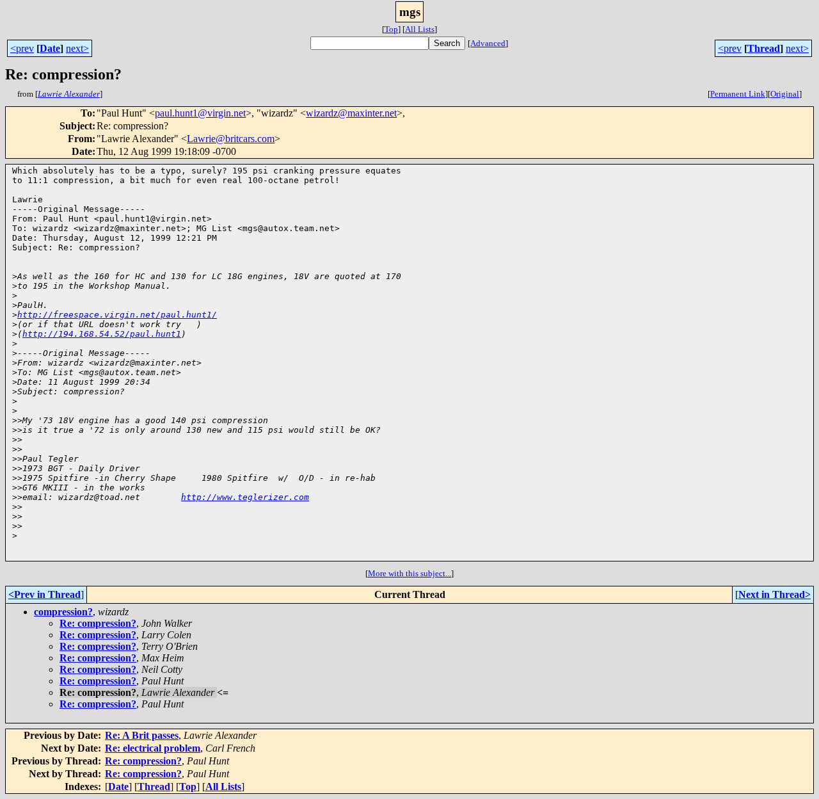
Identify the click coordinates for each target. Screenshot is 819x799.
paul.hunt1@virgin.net (200, 113)
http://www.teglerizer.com (245, 497)
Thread (763, 48)
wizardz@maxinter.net (351, 113)
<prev (22, 48)
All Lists (419, 29)
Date (50, 48)
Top (391, 29)
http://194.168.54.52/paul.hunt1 (101, 334)
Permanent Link (737, 94)
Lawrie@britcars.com (230, 138)
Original (784, 94)
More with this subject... (409, 573)
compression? (63, 611)
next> (77, 48)
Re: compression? (98, 623)
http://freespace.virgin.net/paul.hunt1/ (117, 314)
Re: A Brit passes (142, 735)
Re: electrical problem (152, 748)
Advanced (487, 43)
